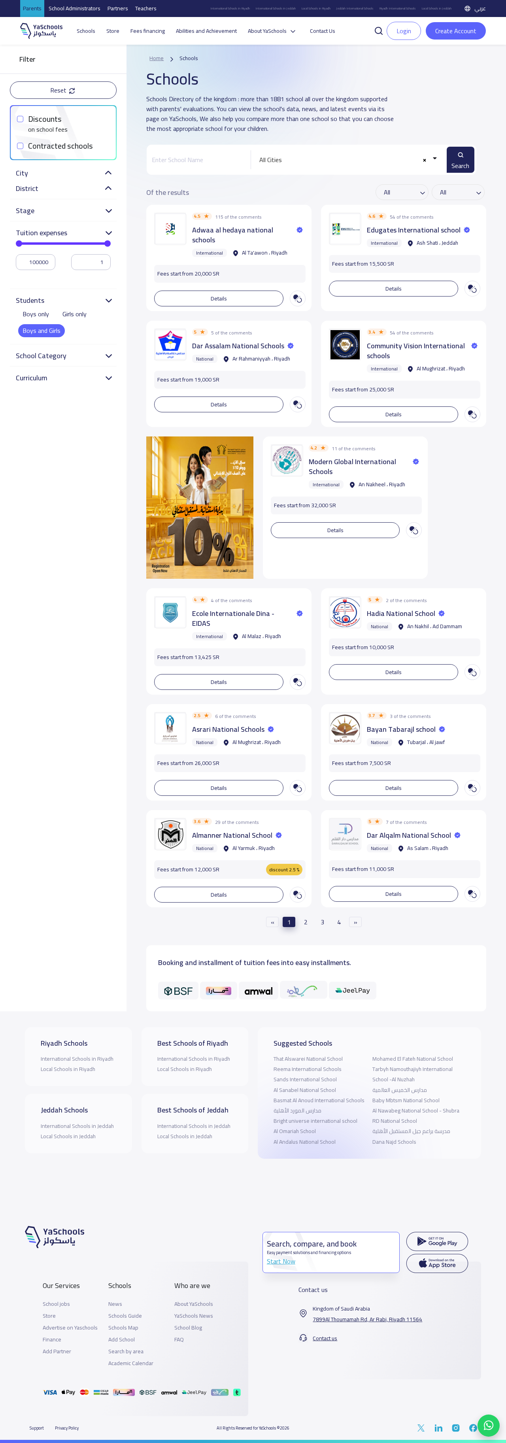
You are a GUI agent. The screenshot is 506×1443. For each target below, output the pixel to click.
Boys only (36, 314)
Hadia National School (401, 613)
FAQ (179, 1339)
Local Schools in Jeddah (436, 8)
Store (112, 31)
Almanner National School (232, 835)
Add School (121, 1339)
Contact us (325, 1338)
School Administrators (74, 8)
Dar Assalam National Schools (238, 346)
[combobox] (347, 159)
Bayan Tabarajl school (401, 729)
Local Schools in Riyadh (315, 8)
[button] (378, 30)
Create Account (455, 31)
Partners (118, 8)
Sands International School (305, 1079)
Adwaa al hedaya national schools (232, 235)
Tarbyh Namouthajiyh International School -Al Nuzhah (412, 1074)
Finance (52, 1339)
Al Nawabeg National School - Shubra (415, 1110)
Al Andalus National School (305, 1142)
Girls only (74, 314)
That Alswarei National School (308, 1059)
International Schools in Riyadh (230, 8)
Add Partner (57, 1351)
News (115, 1304)
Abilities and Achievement (206, 31)
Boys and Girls (41, 330)
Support (37, 1428)
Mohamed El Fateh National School (412, 1059)
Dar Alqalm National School (409, 835)
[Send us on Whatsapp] (489, 1426)
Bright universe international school (315, 1121)
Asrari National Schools (228, 729)
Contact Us (322, 31)
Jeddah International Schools (355, 8)
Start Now (281, 1261)
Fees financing (147, 31)
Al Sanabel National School (305, 1090)
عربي (480, 8)
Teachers (146, 8)
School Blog (188, 1328)
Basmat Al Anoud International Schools (319, 1100)
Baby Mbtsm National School (406, 1100)
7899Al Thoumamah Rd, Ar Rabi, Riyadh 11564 (367, 1319)
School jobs (56, 1304)
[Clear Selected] (424, 160)
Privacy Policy (67, 1428)
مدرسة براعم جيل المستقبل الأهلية (411, 1131)
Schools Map (123, 1328)
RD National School (394, 1121)
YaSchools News (193, 1316)
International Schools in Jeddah (275, 8)
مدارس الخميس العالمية (399, 1090)
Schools (86, 31)
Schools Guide (125, 1316)
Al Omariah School (295, 1131)
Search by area (125, 1351)
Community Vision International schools (416, 351)
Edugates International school (414, 230)
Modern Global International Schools (352, 466)
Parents (32, 8)
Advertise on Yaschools (70, 1328)
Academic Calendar (130, 1363)
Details (219, 298)
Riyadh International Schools (397, 8)
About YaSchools (193, 1304)
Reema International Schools (308, 1069)
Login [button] (403, 31)
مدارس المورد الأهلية (297, 1110)
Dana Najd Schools (394, 1142)
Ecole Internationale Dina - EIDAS (233, 618)
